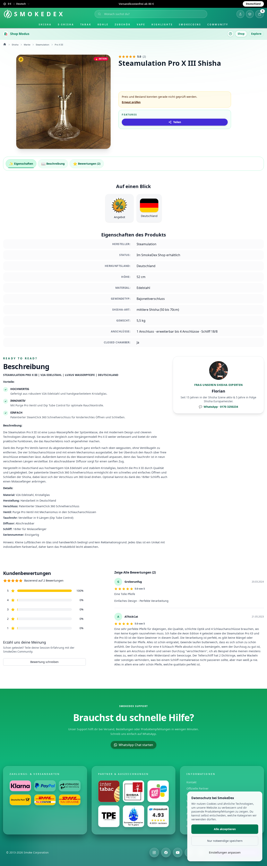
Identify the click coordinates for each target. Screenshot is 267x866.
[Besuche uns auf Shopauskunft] (158, 816)
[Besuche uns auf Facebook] (166, 852)
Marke (27, 44)
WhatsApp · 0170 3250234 (218, 407)
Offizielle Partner (197, 788)
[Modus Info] (230, 34)
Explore (256, 34)
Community (217, 24)
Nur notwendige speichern (225, 841)
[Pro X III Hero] (63, 102)
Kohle (103, 24)
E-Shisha (66, 24)
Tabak (85, 24)
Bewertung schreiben (44, 662)
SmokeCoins (190, 24)
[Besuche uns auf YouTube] (177, 852)
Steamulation (42, 44)
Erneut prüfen (131, 102)
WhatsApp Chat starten (136, 745)
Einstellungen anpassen (225, 852)
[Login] (240, 14)
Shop (241, 34)
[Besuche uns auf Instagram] (154, 852)
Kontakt (191, 782)
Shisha (45, 24)
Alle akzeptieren (225, 829)
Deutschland (253, 3)
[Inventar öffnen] (250, 14)
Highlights (162, 24)
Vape (141, 24)
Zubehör (122, 24)
